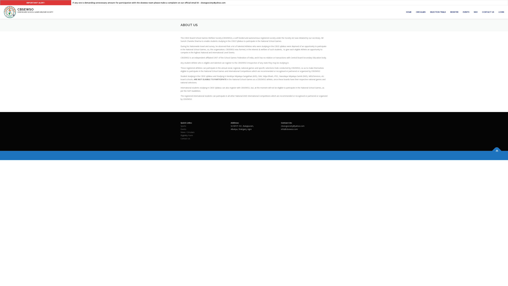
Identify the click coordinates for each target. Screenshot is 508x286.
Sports (183, 126)
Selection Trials (438, 12)
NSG (476, 12)
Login (501, 12)
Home (408, 12)
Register (454, 12)
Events (466, 12)
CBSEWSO (25, 9)
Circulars (421, 12)
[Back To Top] (497, 150)
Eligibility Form (187, 135)
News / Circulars (187, 132)
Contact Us (488, 12)
